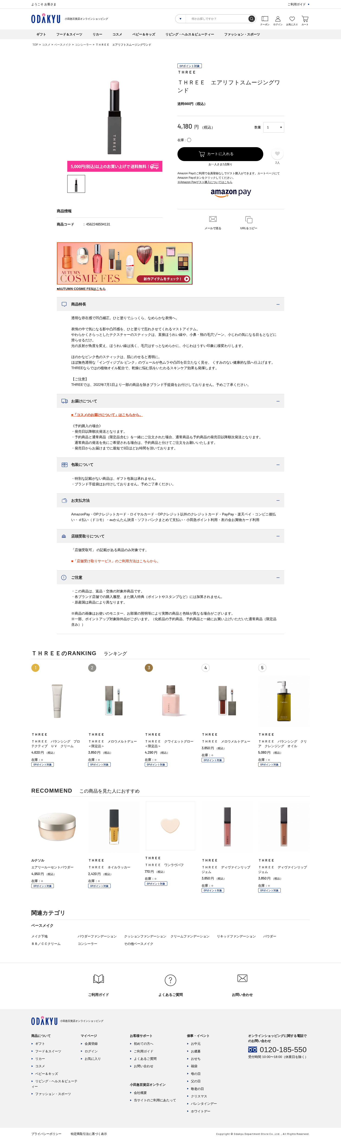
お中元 (196, 1043)
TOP (35, 44)
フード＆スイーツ (69, 34)
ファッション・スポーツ (242, 34)
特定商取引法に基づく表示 (89, 1134)
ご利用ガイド (297, 4)
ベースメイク (62, 44)
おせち (196, 1059)
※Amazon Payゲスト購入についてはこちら (204, 182)
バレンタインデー (204, 1103)
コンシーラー (83, 44)
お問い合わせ (143, 1066)
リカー (97, 34)
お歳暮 (196, 1051)
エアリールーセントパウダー (52, 867)
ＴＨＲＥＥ (186, 72)
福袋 (194, 1066)
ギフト (41, 34)
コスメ (117, 34)
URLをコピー (248, 228)
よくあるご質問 (145, 1059)
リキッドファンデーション (236, 936)
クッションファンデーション (145, 936)
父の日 (196, 1081)
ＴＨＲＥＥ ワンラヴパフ (164, 865)
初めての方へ (143, 1043)
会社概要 (140, 1093)
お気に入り (93, 1059)
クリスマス (199, 1096)
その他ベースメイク (138, 944)
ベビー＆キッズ (143, 34)
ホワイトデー (200, 1111)
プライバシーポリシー (46, 1134)
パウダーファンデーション (97, 936)
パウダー (269, 936)
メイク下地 (39, 936)
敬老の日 (197, 1089)
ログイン (91, 1051)
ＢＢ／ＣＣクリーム (46, 944)
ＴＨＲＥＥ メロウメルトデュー (226, 741)
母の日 (196, 1074)
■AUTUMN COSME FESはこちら (81, 289)
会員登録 (91, 1043)
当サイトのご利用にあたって (155, 1100)
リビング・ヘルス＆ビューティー (189, 34)
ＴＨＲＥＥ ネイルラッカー (111, 867)
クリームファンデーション (189, 936)
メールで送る (213, 228)
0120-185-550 (283, 1049)
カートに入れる (220, 154)
